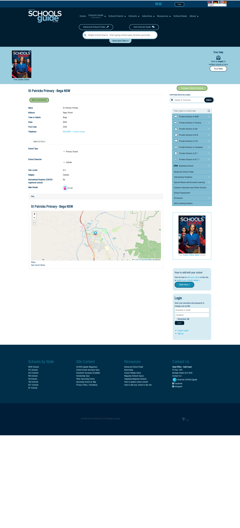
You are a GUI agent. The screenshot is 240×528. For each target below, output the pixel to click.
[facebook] (157, 4)
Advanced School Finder (94, 26)
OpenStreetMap (146, 259)
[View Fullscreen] (34, 223)
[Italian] (218, 2)
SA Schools (32, 379)
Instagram (178, 386)
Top (187, 420)
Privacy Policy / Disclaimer (87, 385)
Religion (31, 175)
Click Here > (184, 284)
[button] (95, 233)
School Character (35, 159)
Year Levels (32, 170)
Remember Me (183, 319)
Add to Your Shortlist (39, 100)
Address (31, 112)
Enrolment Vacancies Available (88, 373)
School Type (33, 148)
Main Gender (33, 187)
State (30, 122)
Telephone (32, 131)
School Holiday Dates (132, 373)
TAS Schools (33, 382)
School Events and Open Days (88, 370)
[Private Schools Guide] (44, 16)
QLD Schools (33, 373)
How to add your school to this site (138, 385)
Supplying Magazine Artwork (135, 379)
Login (179, 4)
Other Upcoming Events (85, 379)
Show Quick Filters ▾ (120, 41)
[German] (215, 2)
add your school (193, 277)
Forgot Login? (183, 330)
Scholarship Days (83, 376)
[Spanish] (225, 2)
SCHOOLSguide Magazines (86, 367)
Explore (209, 100)
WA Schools (33, 376)
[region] (120, 60)
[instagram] (160, 4)
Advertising (128, 370)
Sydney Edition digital (191, 255)
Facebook (178, 383)
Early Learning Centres (183, 203)
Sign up (180, 333)
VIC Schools (33, 370)
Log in (179, 323)
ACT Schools (33, 385)
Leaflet (136, 259)
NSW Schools (33, 367)
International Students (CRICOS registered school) (40, 181)
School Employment (182, 193)
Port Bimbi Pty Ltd (97, 418)
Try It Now (218, 68)
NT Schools (32, 388)
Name (30, 108)
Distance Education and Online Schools (190, 187)
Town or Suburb (34, 117)
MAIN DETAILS (39, 141)
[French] (212, 2)
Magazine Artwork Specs (134, 376)
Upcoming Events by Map (86, 382)
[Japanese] (222, 2)
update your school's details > (188, 280)
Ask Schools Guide (143, 26)
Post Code (32, 127)
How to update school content (136, 382)
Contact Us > (177, 376)
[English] (209, 2)
